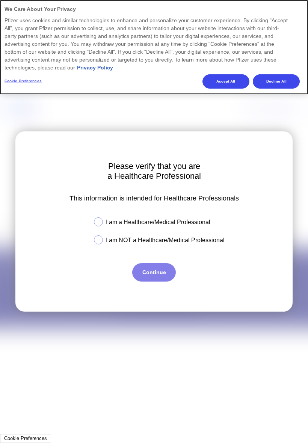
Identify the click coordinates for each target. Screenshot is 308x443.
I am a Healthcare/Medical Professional (158, 222)
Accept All (226, 81)
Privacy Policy (95, 68)
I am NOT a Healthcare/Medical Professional (165, 240)
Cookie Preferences (25, 438)
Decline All (276, 81)
